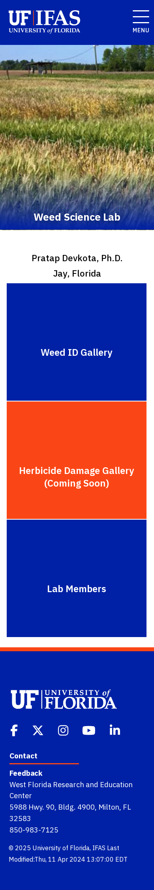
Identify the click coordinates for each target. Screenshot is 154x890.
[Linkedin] (116, 729)
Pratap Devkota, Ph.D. (77, 258)
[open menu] (139, 12)
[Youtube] (89, 729)
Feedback (25, 773)
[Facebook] (14, 729)
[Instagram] (64, 729)
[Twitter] (38, 729)
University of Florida (61, 848)
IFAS (98, 848)
